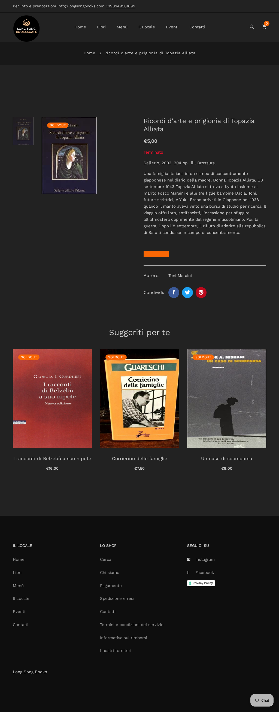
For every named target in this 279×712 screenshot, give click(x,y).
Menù (122, 27)
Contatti (197, 27)
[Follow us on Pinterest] (201, 292)
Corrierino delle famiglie (139, 458)
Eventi (172, 27)
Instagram (205, 559)
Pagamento (111, 585)
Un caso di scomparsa (226, 458)
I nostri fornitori (115, 650)
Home (80, 27)
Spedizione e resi (117, 598)
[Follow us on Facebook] (173, 292)
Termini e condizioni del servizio (131, 624)
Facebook (204, 572)
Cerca (105, 559)
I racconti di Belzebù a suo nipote (52, 458)
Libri (101, 27)
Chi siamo (109, 572)
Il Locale (146, 27)
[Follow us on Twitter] (187, 292)
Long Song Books (30, 671)
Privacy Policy (203, 583)
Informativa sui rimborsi (123, 637)
